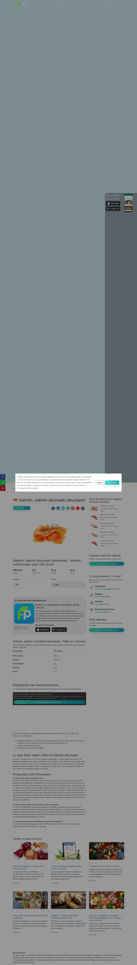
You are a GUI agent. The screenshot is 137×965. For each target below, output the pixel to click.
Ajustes (99, 483)
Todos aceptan (112, 482)
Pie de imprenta (33, 488)
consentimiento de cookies (28, 480)
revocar (77, 482)
